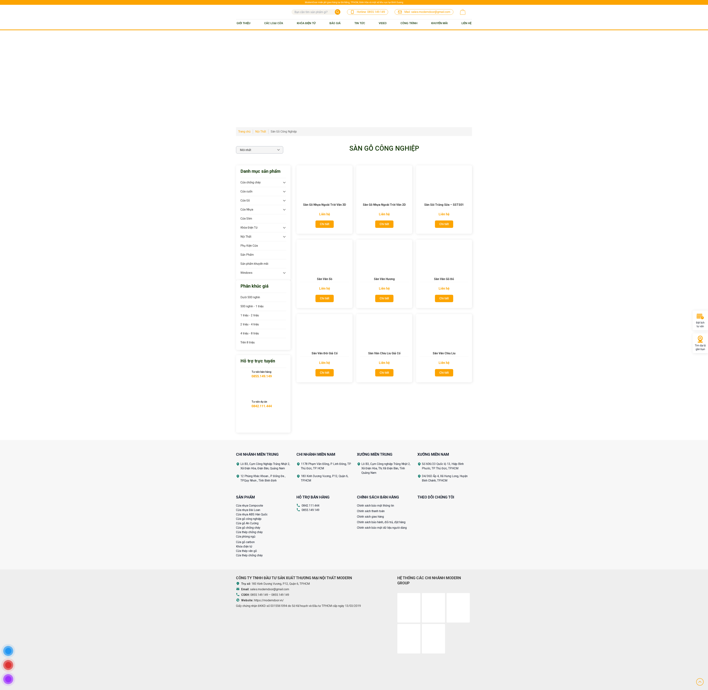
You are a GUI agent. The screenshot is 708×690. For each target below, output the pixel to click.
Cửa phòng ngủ (245, 536)
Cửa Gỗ (245, 200)
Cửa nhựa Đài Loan (248, 510)
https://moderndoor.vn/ (269, 600)
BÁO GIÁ (335, 23)
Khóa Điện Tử (306, 23)
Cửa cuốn (246, 191)
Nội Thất (245, 236)
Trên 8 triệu (247, 342)
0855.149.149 (310, 510)
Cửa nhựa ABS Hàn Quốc (252, 514)
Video (383, 23)
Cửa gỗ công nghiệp (248, 519)
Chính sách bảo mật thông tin (375, 505)
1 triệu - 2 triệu (249, 315)
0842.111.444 (310, 505)
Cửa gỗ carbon (245, 542)
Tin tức (359, 23)
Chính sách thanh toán (371, 511)
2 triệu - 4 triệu (249, 324)
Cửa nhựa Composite (249, 505)
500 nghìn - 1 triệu (251, 306)
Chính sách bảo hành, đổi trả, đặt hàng (381, 522)
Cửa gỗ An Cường (247, 523)
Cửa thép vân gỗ (246, 551)
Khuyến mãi (439, 23)
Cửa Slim (246, 218)
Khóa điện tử (244, 546)
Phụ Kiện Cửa (249, 245)
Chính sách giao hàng (370, 516)
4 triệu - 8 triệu (249, 333)
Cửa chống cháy (250, 182)
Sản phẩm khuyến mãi (254, 263)
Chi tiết (324, 224)
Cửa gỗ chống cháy (248, 527)
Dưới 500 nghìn (250, 297)
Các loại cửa (273, 23)
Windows (246, 272)
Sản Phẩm (247, 254)
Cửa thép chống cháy (249, 532)
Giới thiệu (243, 23)
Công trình (408, 23)
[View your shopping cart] (463, 12)
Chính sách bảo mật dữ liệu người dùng (382, 527)
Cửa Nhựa (246, 209)
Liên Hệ (466, 23)
